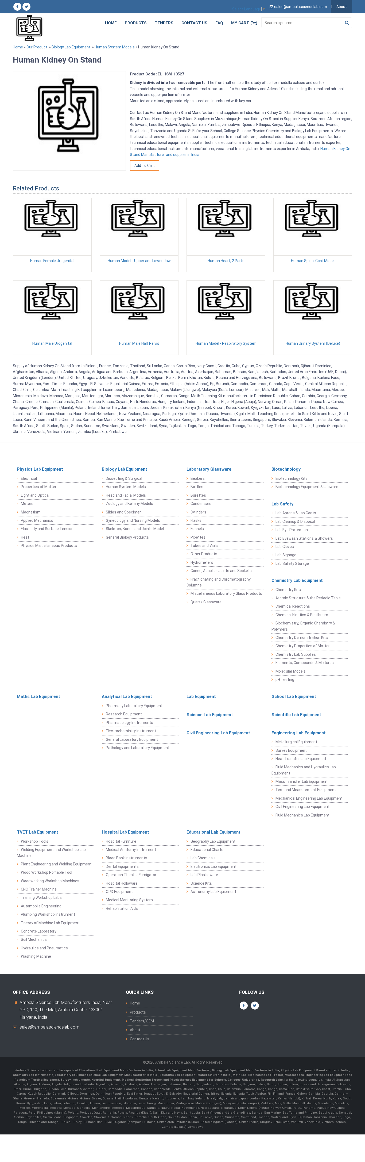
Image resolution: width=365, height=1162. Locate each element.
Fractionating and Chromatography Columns (219, 582)
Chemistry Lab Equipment (297, 580)
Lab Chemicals (203, 858)
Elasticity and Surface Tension (47, 529)
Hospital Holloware (122, 883)
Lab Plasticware (204, 875)
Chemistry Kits (288, 590)
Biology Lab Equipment (71, 47)
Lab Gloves (284, 546)
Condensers (201, 503)
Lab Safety (282, 504)
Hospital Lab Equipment (125, 832)
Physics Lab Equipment (40, 469)
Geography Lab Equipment (213, 841)
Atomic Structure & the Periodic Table (308, 598)
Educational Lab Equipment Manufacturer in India (116, 1070)
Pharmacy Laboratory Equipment (134, 706)
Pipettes (198, 537)
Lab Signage (285, 555)
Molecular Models (290, 671)
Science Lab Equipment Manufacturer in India (123, 1075)
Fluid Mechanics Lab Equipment (302, 815)
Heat (25, 537)
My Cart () (244, 23)
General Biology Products (127, 537)
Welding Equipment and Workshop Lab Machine (51, 852)
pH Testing (284, 679)
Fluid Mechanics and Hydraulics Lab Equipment (303, 770)
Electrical (29, 478)
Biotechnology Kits (291, 478)
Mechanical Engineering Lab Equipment (309, 798)
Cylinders (198, 512)
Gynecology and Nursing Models (133, 520)
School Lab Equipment (293, 696)
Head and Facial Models (126, 495)
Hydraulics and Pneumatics (44, 948)
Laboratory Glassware (209, 469)
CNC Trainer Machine (39, 889)
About (341, 7)
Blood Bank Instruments (126, 858)
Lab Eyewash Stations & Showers (304, 538)
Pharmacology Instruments (129, 722)
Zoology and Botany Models (129, 503)
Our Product (36, 47)
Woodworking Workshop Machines (50, 881)
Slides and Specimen (124, 512)
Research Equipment (124, 714)
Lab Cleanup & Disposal (295, 521)
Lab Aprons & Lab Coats (295, 513)
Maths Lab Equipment (38, 696)
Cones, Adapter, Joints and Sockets (221, 571)
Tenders (164, 23)
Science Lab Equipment (210, 714)
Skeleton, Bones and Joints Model (135, 529)
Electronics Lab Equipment (213, 866)
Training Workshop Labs (41, 897)
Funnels (197, 529)
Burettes (198, 495)
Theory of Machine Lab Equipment (50, 923)
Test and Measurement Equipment (305, 790)
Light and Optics (35, 495)
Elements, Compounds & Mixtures (304, 663)
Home (111, 23)
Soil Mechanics (34, 939)
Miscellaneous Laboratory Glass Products (226, 593)
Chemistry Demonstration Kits (301, 637)
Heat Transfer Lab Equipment (300, 759)
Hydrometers (202, 562)
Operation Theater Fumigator (131, 875)
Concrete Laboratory (38, 931)
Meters (27, 503)
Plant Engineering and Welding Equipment (56, 864)
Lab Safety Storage (292, 563)
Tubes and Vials (204, 545)
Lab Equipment (201, 696)
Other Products (204, 554)
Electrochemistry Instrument (131, 731)
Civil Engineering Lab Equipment (218, 732)
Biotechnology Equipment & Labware (306, 487)
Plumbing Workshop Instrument (48, 914)
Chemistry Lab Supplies (295, 654)
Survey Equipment (291, 750)
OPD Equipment (119, 891)
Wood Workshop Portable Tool (46, 872)
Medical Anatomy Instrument (131, 849)
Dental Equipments (122, 866)
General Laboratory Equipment (132, 739)
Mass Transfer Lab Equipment (301, 781)
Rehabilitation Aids (122, 908)
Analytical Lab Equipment (127, 696)
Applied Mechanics (37, 520)
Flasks (196, 520)
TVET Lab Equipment (37, 832)
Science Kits (201, 883)
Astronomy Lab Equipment (213, 891)
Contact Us (194, 23)
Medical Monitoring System (129, 900)
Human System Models (115, 47)
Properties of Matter (38, 487)
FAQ (219, 23)
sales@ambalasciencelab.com (49, 1027)
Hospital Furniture (121, 841)
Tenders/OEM (142, 1021)
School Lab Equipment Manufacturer (182, 1070)
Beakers (198, 478)
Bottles (197, 487)
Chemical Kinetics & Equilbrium (301, 615)
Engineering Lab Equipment (298, 732)
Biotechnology (286, 469)
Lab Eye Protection (291, 530)
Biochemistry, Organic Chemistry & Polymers (303, 626)
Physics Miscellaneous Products (49, 545)
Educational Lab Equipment (213, 832)
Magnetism (31, 512)
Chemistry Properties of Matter (302, 646)
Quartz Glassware (206, 602)
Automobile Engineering (41, 906)
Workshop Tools (34, 841)
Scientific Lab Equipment (296, 714)
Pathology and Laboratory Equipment (137, 748)
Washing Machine (36, 956)
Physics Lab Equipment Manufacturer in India (315, 1070)
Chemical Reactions (292, 606)
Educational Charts (207, 849)
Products (136, 23)
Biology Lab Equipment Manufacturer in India (245, 1070)
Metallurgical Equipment (296, 742)
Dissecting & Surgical (124, 478)
